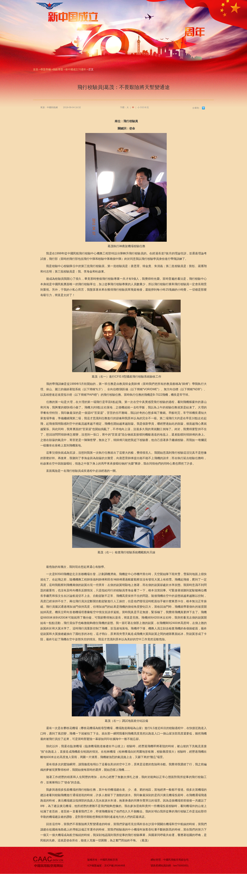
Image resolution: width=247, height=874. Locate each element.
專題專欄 (46, 69)
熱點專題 (58, 69)
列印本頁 (144, 107)
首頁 (35, 69)
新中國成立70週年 (75, 69)
